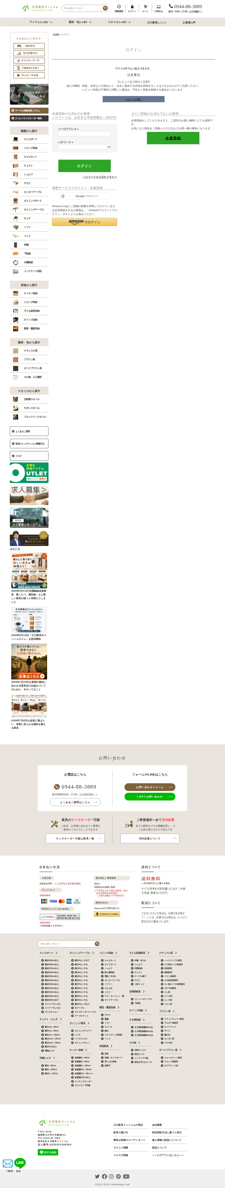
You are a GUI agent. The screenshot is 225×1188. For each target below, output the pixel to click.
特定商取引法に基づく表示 (167, 1132)
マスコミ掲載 (120, 1147)
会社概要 (157, 1124)
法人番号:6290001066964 (55, 1144)
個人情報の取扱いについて (167, 1140)
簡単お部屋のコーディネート (129, 1140)
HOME (56, 34)
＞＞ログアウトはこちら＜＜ (168, 1155)
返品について (159, 1147)
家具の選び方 (120, 1132)
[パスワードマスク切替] (108, 146)
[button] (84, 222)
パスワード (66, 142)
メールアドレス (69, 128)
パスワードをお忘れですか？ (100, 176)
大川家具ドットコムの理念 (128, 1124)
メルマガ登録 (120, 1155)
